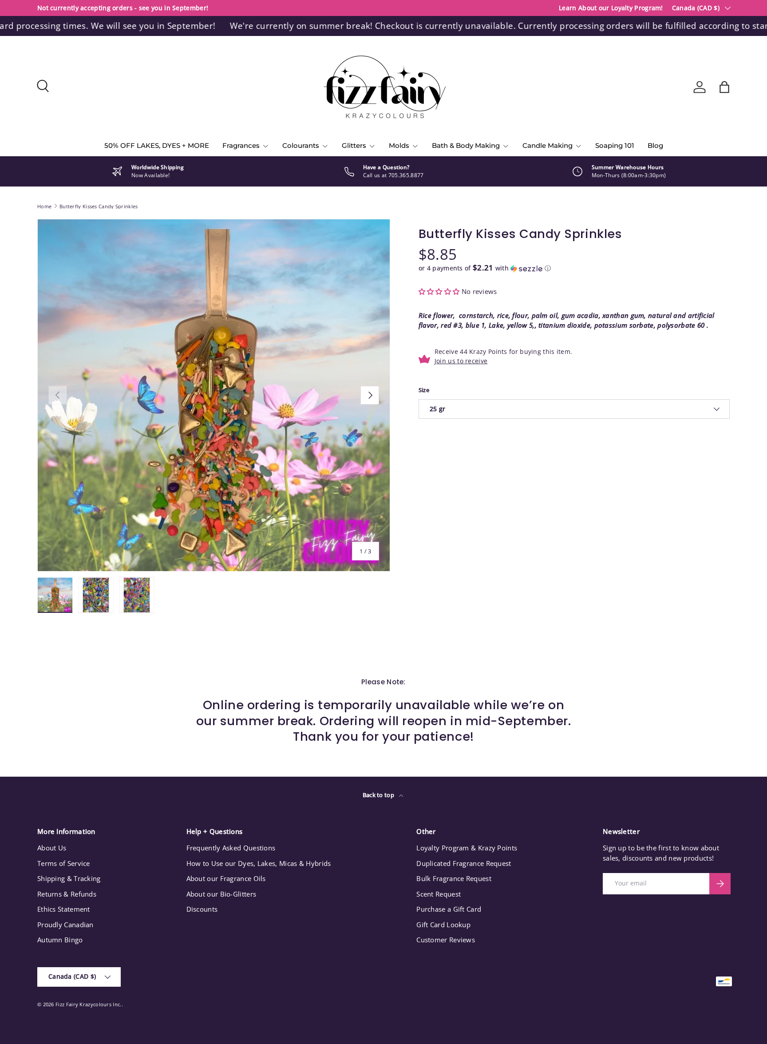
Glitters (354, 145)
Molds (399, 145)
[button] (724, 87)
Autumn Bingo (60, 939)
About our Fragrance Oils (226, 878)
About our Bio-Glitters (221, 893)
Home (44, 206)
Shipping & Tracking (69, 878)
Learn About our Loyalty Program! (611, 8)
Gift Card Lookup (443, 924)
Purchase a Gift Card (448, 909)
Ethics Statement (63, 909)
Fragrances (241, 145)
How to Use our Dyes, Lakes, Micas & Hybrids (258, 863)
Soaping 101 (614, 145)
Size (424, 390)
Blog (655, 145)
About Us (51, 847)
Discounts (202, 909)
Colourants (300, 145)
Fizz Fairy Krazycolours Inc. (88, 1004)
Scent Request (438, 893)
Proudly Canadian (65, 924)
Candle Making (547, 145)
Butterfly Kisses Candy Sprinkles (98, 206)
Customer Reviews (445, 939)
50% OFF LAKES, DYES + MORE (156, 145)
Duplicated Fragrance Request (463, 863)
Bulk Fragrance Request (453, 878)
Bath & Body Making (466, 145)
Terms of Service (63, 863)
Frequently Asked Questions (231, 847)
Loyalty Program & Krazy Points (466, 847)
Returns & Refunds (66, 893)
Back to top (379, 795)
